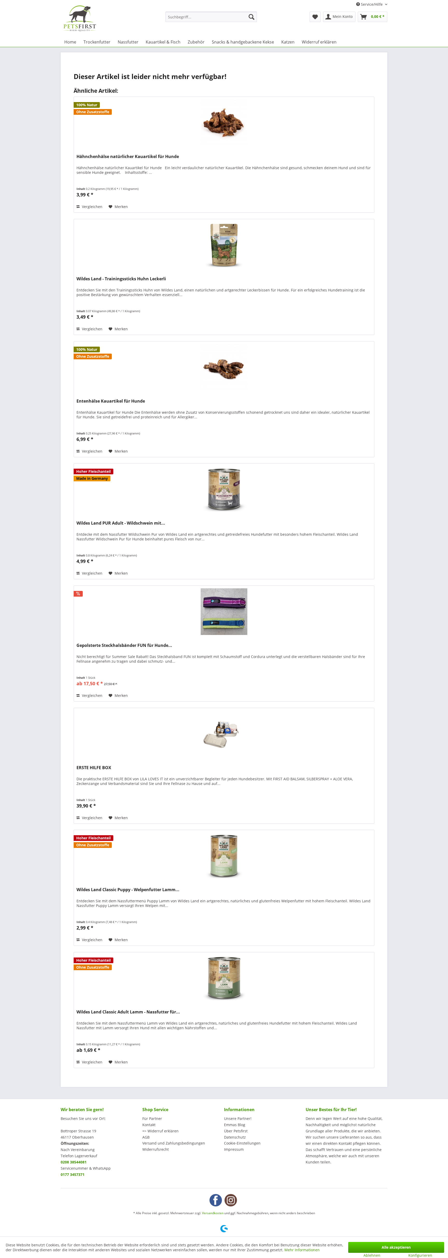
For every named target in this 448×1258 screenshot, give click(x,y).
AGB (146, 1137)
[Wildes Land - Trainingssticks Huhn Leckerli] (224, 245)
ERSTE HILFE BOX (93, 767)
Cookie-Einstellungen (242, 1143)
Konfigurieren (420, 1255)
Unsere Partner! (237, 1118)
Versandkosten (212, 1213)
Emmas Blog (234, 1124)
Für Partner (152, 1118)
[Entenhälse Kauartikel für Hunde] (224, 367)
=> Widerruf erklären (160, 1130)
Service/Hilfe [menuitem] (372, 4)
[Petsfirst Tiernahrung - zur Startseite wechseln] (79, 18)
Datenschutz (235, 1137)
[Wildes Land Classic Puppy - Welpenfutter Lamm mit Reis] (224, 856)
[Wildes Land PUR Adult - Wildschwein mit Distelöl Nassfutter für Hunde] (224, 489)
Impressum (234, 1149)
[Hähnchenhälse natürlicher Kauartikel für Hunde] (224, 122)
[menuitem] (211, 17)
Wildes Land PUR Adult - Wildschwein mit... (120, 523)
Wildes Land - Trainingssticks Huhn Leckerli (121, 279)
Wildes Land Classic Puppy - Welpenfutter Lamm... (127, 889)
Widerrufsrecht (155, 1149)
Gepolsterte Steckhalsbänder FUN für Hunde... (124, 645)
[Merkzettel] (315, 17)
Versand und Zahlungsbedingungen (173, 1143)
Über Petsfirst (236, 1130)
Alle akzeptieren (396, 1247)
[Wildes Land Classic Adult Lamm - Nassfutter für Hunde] (224, 978)
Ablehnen (371, 1255)
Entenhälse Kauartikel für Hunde (110, 401)
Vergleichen (91, 206)
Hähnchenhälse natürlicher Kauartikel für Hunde (127, 156)
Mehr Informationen (302, 1249)
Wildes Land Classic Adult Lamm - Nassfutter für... (128, 1012)
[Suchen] (251, 17)
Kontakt (149, 1124)
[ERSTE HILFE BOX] (224, 734)
